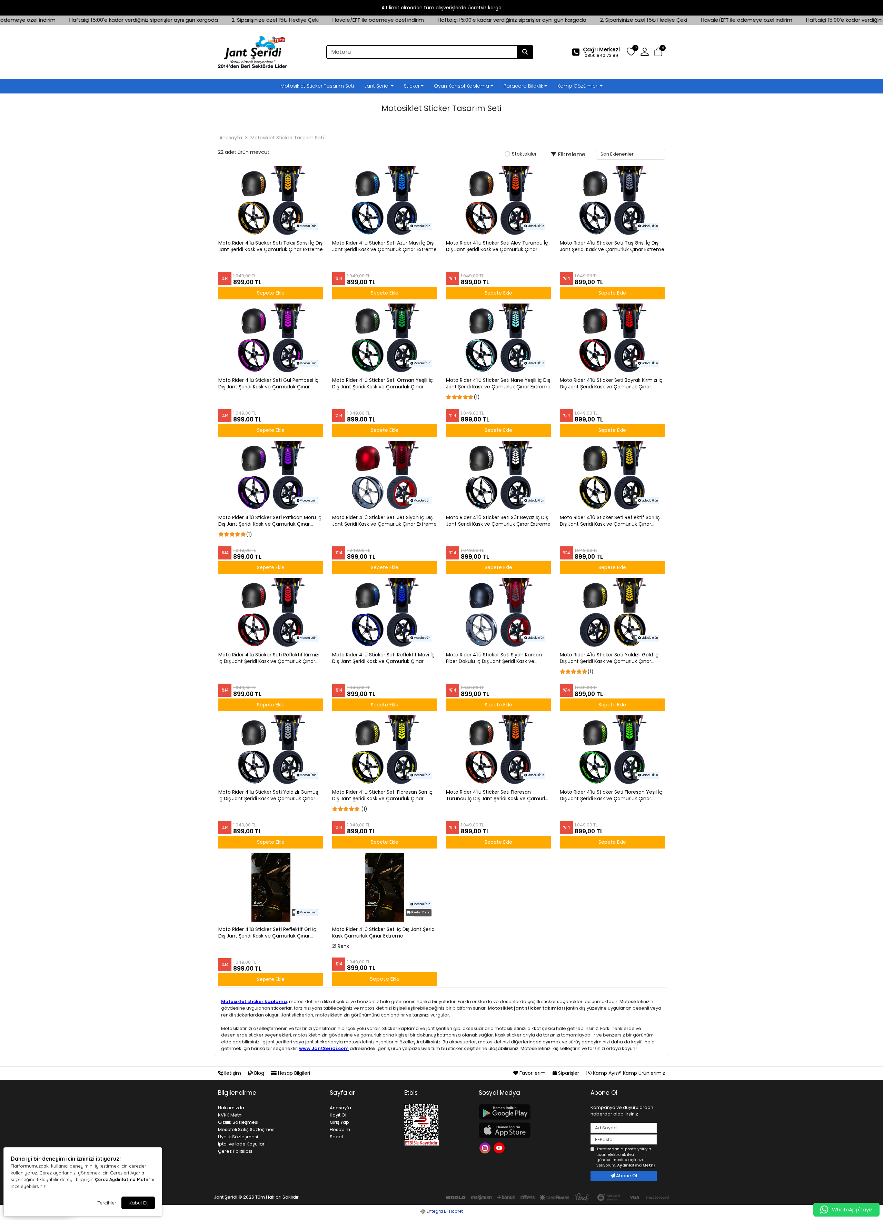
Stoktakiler (524, 154)
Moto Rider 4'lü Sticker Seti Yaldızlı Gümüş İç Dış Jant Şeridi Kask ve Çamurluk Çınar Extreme (268, 795)
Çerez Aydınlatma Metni (122, 1179)
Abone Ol (626, 1175)
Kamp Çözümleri (577, 85)
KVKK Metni (230, 1115)
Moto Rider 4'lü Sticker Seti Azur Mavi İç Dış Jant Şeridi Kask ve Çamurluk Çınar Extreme (384, 246)
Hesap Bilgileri (293, 1073)
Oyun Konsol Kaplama (461, 85)
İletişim (232, 1073)
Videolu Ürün (307, 226)
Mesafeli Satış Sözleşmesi (247, 1129)
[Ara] (525, 52)
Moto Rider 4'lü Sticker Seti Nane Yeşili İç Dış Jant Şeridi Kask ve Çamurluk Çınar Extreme (498, 383)
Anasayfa (230, 137)
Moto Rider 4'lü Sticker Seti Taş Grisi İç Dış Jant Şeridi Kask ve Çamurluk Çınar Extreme (612, 246)
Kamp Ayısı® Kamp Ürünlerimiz (628, 1073)
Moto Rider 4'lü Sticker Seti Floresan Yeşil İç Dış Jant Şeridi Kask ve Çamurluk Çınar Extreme (611, 795)
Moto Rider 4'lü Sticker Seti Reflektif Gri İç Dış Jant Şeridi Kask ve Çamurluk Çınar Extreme (267, 932)
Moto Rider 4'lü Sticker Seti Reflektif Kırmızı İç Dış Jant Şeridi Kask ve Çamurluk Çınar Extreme (268, 658)
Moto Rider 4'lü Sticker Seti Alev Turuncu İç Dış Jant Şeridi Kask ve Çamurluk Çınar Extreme (497, 246)
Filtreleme (570, 154)
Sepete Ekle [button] (271, 292)
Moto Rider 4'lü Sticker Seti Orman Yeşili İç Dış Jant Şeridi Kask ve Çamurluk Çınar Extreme (382, 383)
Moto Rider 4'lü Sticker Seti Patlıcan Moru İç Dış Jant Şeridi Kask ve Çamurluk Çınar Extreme (269, 520)
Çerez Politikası (235, 1151)
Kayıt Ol (338, 1115)
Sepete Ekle (385, 978)
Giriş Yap (339, 1122)
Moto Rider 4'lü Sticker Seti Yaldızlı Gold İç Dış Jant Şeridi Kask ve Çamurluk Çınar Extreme (609, 658)
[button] (658, 52)
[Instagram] (486, 1147)
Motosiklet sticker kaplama (254, 1001)
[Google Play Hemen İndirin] (530, 1112)
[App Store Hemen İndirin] (530, 1130)
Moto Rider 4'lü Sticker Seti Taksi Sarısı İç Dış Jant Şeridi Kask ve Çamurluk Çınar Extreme (270, 246)
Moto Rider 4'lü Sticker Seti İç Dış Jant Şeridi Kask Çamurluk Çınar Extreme (384, 932)
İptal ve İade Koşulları (242, 1144)
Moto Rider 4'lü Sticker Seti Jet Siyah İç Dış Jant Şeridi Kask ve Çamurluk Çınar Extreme (384, 520)
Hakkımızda (231, 1107)
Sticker (412, 85)
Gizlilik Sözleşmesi (238, 1122)
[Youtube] (500, 1147)
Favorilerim (532, 1073)
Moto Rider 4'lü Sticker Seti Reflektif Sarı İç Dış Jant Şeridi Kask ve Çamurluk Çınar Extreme (610, 520)
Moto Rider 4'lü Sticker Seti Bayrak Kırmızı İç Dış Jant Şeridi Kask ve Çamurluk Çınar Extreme (611, 383)
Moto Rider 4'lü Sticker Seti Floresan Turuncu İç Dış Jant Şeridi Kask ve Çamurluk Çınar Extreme (498, 795)
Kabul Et (138, 1203)
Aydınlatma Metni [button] (636, 1165)
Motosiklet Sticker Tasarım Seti (317, 85)
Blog (259, 1073)
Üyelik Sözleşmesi (238, 1136)
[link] (441, 7)
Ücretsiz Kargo (420, 912)
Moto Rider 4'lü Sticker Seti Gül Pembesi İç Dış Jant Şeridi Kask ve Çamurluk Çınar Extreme (268, 383)
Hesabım (340, 1129)
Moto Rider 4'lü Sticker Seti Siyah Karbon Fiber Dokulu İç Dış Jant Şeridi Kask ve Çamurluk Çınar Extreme (494, 658)
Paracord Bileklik (523, 85)
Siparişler (569, 1073)
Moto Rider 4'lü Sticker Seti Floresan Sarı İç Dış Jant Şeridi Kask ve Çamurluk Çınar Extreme (382, 795)
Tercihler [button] (106, 1203)
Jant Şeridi (376, 85)
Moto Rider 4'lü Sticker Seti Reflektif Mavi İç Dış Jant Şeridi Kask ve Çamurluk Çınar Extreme (383, 658)
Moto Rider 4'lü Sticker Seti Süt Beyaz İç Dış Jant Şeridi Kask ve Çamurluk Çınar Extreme (498, 520)
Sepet (336, 1136)
